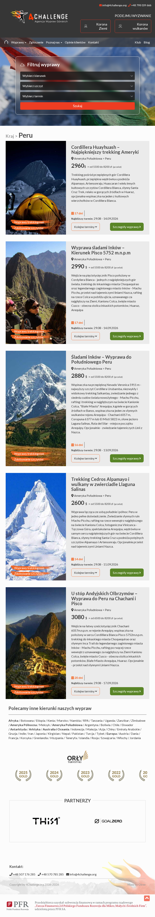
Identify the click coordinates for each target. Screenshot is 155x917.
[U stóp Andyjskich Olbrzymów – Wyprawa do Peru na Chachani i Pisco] (36, 643)
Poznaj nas (53, 42)
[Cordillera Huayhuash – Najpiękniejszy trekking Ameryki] (36, 188)
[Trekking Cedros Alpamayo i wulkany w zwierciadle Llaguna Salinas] (36, 526)
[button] (142, 775)
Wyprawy (17, 42)
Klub (138, 42)
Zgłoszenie (36, 42)
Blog (147, 42)
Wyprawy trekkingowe (29, 222)
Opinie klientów (75, 42)
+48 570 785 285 (52, 874)
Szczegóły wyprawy (126, 227)
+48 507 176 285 (23, 874)
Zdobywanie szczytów (28, 228)
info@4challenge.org (83, 874)
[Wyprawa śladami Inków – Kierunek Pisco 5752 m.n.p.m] (36, 292)
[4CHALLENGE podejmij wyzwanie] (39, 16)
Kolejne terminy (84, 227)
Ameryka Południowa (88, 158)
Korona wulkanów (140, 26)
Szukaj (77, 106)
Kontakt (93, 42)
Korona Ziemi (101, 26)
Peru (108, 158)
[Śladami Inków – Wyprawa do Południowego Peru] (36, 408)
